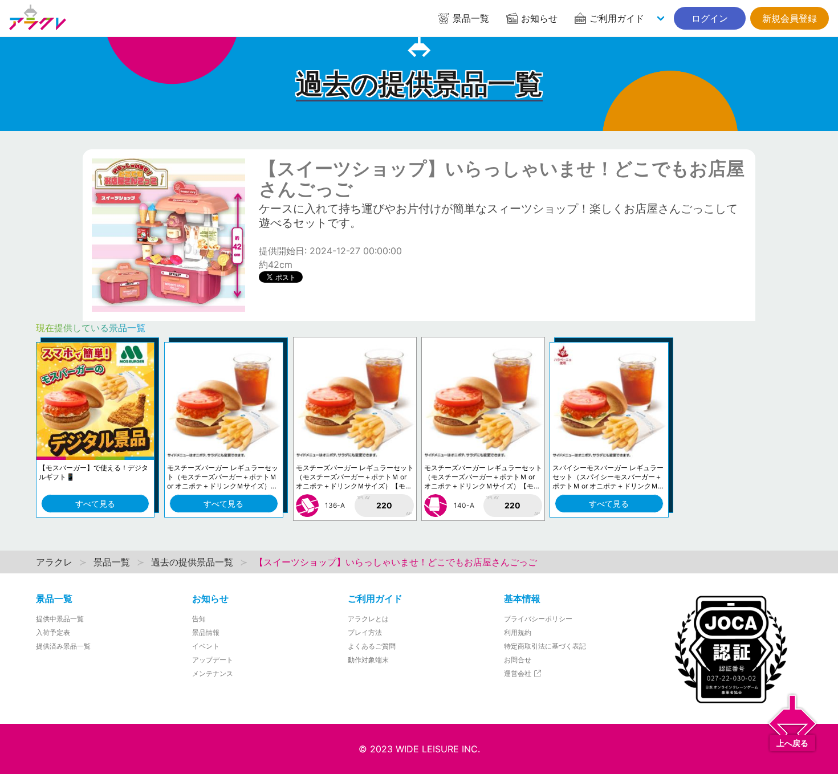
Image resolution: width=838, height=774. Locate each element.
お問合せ (517, 659)
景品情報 (205, 632)
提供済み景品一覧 (63, 646)
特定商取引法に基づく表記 (545, 646)
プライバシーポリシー (538, 618)
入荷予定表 (53, 632)
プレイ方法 (365, 632)
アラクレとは (368, 618)
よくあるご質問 (372, 646)
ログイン (710, 18)
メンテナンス (212, 673)
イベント (205, 646)
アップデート (212, 659)
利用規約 (517, 632)
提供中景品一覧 (60, 618)
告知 (199, 618)
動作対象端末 (368, 659)
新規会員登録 (789, 18)
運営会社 (518, 673)
